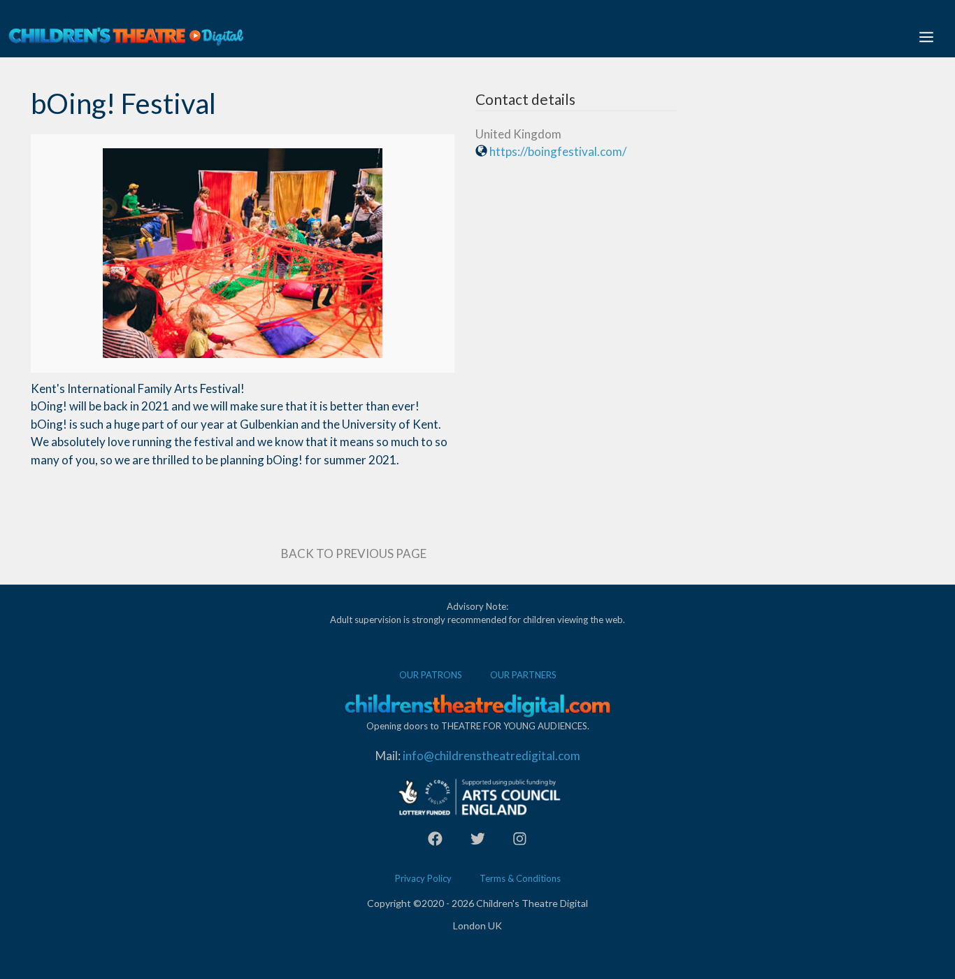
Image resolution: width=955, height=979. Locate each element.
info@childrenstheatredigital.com (491, 755)
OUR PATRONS (430, 674)
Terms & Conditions (520, 878)
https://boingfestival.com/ (557, 151)
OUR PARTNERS (523, 674)
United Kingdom (518, 134)
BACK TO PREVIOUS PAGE (353, 553)
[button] (926, 36)
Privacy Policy (423, 878)
